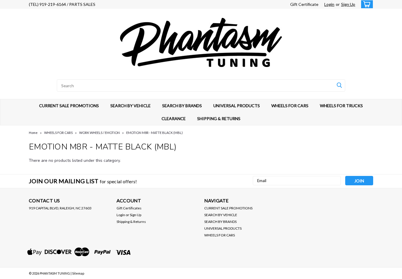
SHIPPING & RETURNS (218, 118)
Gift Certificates (129, 208)
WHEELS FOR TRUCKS (341, 105)
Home (33, 133)
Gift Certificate (304, 4)
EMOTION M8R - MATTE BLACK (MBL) (154, 133)
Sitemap (78, 273)
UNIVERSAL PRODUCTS (236, 105)
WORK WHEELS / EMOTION (99, 133)
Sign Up (348, 4)
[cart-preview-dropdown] (365, 4)
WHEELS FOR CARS (289, 105)
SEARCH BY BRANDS (182, 105)
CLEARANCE (174, 118)
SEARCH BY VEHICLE (130, 105)
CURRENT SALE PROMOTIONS (69, 105)
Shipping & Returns (131, 221)
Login (329, 4)
